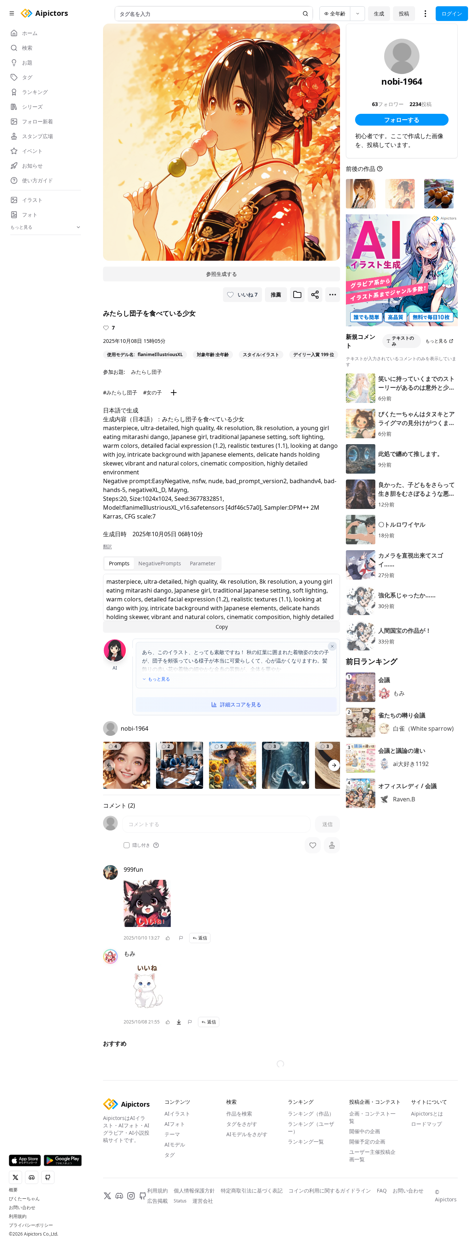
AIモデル (174, 1144)
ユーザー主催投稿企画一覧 (372, 1155)
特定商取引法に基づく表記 (252, 1190)
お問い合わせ (22, 1208)
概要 (13, 1190)
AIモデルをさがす (247, 1134)
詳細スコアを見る (240, 704)
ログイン (452, 13)
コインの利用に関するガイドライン (329, 1190)
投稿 (404, 13)
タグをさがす (241, 1123)
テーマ (172, 1134)
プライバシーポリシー (31, 1225)
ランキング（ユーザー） (311, 1127)
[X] (107, 1195)
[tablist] (162, 563)
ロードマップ (426, 1123)
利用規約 (17, 1216)
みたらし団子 (146, 371)
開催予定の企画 (367, 1141)
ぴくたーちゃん (24, 1199)
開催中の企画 (364, 1131)
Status (180, 1201)
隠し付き (141, 845)
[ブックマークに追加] (297, 294)
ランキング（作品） (311, 1113)
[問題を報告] (181, 938)
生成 (379, 13)
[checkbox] (127, 845)
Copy (222, 626)
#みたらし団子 (120, 392)
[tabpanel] (221, 603)
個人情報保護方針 (194, 1190)
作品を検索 (239, 1113)
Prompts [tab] (119, 563)
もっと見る (159, 679)
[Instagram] (131, 1195)
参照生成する (221, 273)
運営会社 (202, 1200)
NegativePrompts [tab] (159, 563)
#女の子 (152, 392)
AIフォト (174, 1123)
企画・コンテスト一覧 (372, 1117)
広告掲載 (157, 1200)
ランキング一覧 (306, 1141)
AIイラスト (177, 1113)
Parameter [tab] (203, 563)
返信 (202, 938)
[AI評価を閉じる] (332, 646)
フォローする (401, 120)
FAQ (382, 1190)
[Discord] (119, 1195)
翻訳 (107, 546)
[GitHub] (142, 1195)
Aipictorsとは (427, 1113)
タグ (169, 1154)
